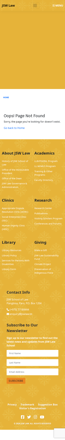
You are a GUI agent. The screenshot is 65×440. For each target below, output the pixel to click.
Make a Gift (40, 250)
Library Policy (9, 255)
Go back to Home (14, 128)
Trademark (27, 404)
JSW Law (8, 5)
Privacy (12, 404)
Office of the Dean (12, 178)
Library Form (9, 269)
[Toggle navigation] (35, 5)
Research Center (43, 208)
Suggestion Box (48, 404)
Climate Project (42, 264)
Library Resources (11, 250)
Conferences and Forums (48, 223)
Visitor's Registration (32, 408)
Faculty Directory (43, 179)
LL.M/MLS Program (45, 166)
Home (6, 97)
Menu (59, 5)
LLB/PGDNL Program (46, 161)
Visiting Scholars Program (48, 218)
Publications (41, 213)
